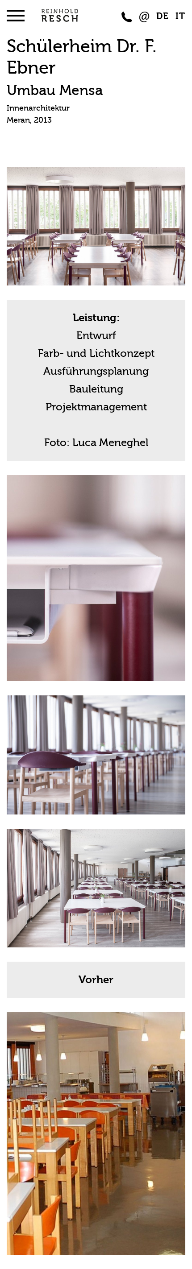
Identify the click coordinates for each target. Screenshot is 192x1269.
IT (180, 16)
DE (162, 16)
